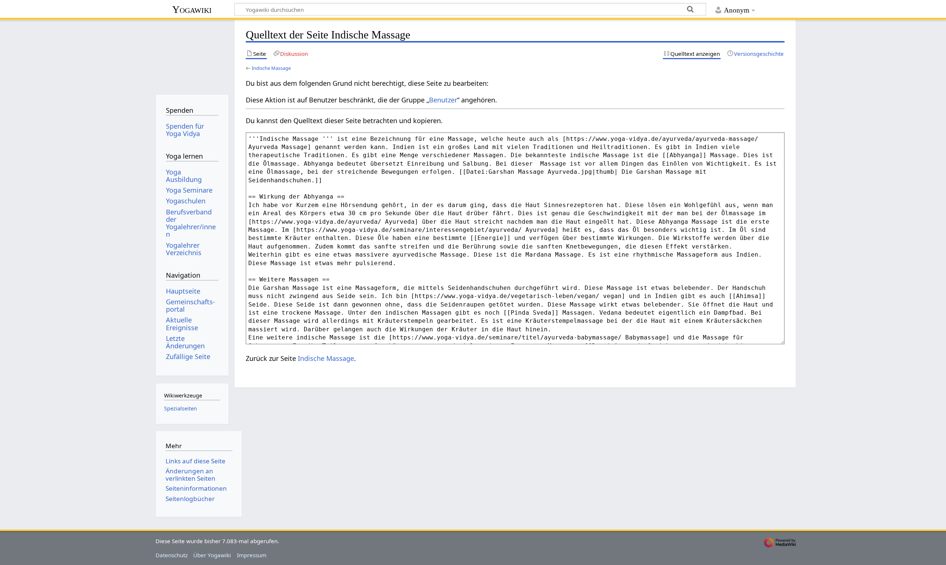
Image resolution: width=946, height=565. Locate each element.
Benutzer (443, 99)
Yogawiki (192, 9)
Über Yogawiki (212, 555)
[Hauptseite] (192, 54)
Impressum (251, 555)
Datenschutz (172, 555)
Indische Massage (271, 68)
